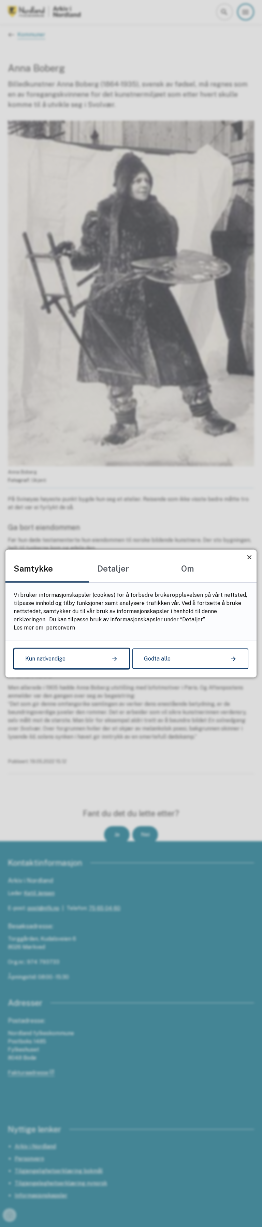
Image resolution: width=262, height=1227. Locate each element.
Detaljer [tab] (113, 568)
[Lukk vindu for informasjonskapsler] (249, 557)
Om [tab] (187, 568)
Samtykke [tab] (33, 568)
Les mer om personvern (44, 627)
